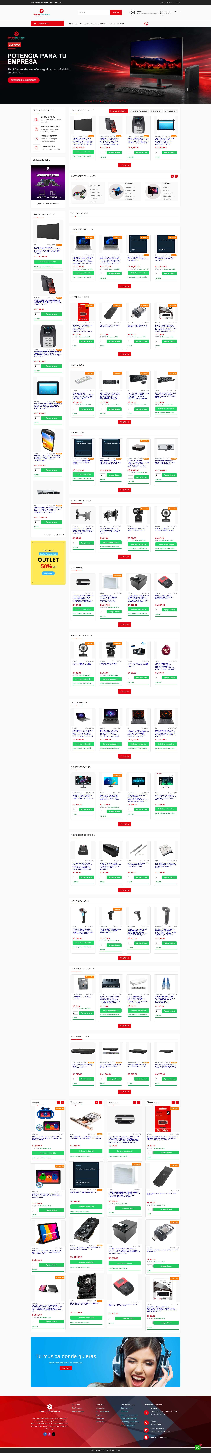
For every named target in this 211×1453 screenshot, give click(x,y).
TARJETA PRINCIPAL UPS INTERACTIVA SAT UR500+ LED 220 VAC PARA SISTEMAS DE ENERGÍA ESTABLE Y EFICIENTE (110, 866)
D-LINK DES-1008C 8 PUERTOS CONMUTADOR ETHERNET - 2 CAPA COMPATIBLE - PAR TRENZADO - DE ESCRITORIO (138, 1000)
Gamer (129, 193)
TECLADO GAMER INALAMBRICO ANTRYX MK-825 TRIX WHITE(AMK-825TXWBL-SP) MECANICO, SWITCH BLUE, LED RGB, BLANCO (83, 396)
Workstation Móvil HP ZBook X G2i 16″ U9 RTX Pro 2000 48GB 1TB (138, 259)
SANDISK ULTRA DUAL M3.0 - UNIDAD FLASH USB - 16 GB (138, 326)
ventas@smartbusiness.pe (160, 1431)
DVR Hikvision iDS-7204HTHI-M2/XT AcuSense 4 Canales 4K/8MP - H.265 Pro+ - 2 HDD (165, 1066)
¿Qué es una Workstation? (47, 204)
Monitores (100, 1418)
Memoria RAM (95, 192)
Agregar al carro (51, 314)
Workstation (130, 190)
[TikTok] (53, 1434)
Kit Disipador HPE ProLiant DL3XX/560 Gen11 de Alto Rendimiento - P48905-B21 (85, 1137)
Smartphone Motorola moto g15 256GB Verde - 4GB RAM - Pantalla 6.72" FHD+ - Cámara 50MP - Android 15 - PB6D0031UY (47, 302)
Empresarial (130, 187)
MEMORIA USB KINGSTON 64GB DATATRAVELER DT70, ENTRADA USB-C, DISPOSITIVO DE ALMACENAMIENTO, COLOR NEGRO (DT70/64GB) (166, 328)
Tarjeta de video (96, 195)
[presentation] (9, 65)
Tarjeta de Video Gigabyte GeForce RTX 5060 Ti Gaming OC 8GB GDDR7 (86, 1248)
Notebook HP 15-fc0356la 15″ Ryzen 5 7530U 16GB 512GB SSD (165, 259)
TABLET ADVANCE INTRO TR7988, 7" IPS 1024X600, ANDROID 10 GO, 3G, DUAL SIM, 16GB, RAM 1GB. (46, 1138)
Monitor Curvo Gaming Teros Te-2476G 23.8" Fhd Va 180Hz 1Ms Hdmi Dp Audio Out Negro (165, 798)
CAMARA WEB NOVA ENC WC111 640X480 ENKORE (136, 529)
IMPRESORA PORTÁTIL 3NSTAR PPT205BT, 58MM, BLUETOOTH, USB (164, 597)
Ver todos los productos (53, 535)
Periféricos (100, 1422)
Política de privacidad (129, 1418)
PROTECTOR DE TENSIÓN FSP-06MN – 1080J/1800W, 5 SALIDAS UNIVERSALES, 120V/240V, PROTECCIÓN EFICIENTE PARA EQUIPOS (82, 866)
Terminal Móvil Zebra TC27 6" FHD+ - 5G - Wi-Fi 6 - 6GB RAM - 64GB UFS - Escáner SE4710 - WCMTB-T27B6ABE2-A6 (47, 458)
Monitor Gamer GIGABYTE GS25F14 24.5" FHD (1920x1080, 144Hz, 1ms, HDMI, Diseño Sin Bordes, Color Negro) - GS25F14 (137, 798)
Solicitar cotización (48, 262)
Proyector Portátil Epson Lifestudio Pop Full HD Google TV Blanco (110, 462)
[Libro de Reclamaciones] (146, 1437)
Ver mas (120, 23)
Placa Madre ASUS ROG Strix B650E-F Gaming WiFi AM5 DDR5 (84, 1303)
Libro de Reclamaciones (159, 1437)
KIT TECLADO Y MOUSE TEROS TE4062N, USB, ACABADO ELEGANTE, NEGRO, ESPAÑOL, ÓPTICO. (166, 395)
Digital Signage (169, 196)
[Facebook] (45, 1434)
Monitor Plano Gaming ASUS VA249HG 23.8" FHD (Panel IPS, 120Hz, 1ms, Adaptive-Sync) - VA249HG (110, 798)
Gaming (166, 190)
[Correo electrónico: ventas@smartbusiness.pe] (146, 1430)
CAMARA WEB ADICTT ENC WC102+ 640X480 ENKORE (164, 529)
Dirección (124, 1411)
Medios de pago (78, 1411)
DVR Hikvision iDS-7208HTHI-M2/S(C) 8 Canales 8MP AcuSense (110, 1066)
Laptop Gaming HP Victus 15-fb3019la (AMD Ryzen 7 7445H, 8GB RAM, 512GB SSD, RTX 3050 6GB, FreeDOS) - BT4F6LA (165, 733)
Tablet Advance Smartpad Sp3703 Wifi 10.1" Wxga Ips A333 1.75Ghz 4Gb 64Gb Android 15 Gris (47, 1252)
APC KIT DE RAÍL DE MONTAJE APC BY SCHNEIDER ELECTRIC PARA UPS (138, 865)
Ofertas (112, 23)
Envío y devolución (128, 1425)
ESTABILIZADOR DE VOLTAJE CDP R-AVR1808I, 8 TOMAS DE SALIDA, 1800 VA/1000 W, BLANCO (165, 866)
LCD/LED (166, 187)
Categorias (103, 23)
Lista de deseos (166, 2)
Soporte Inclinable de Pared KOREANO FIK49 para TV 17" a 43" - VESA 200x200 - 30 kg (110, 531)
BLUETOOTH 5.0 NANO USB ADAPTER (82, 997)
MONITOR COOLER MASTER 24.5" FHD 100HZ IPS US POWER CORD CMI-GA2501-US (83, 797)
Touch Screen (168, 193)
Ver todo (124, 165)
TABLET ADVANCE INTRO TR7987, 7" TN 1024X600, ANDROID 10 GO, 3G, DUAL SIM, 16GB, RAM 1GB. (46, 1195)
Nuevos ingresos (90, 23)
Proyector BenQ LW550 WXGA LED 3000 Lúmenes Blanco (82, 462)
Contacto (78, 23)
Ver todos (130, 199)
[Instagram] (49, 1434)
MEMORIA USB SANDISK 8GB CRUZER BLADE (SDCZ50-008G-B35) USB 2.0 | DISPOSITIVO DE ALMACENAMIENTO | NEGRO (82, 328)
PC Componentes (103, 1411)
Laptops (99, 1415)
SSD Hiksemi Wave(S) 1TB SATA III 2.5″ (83, 1192)
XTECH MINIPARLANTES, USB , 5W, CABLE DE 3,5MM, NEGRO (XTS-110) (138, 665)
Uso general (131, 196)
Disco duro (94, 189)
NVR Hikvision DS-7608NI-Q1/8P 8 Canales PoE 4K (137, 1065)
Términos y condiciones (130, 1422)
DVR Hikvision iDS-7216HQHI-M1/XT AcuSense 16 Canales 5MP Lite (83, 1066)
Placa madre (94, 198)
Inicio (71, 23)
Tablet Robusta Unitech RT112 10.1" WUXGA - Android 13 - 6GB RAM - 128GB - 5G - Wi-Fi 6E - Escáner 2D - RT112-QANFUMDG (48, 406)
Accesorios (167, 199)
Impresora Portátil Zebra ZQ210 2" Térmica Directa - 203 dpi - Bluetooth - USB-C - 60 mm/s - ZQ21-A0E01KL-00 (48, 354)
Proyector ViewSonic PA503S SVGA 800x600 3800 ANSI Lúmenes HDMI (165, 462)
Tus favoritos (77, 1408)
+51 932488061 (156, 1424)
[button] (47, 23)
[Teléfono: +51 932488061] (146, 1423)
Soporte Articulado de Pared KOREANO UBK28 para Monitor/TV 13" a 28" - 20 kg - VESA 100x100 (83, 531)
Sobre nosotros (126, 1408)
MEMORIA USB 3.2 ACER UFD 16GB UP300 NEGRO (110, 326)
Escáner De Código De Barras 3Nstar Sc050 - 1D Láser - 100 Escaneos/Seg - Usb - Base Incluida (83, 931)
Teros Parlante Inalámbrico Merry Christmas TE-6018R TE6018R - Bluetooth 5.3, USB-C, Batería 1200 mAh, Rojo (164, 666)
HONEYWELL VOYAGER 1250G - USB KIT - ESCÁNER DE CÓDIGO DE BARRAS (110, 931)
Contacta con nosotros (129, 1415)
